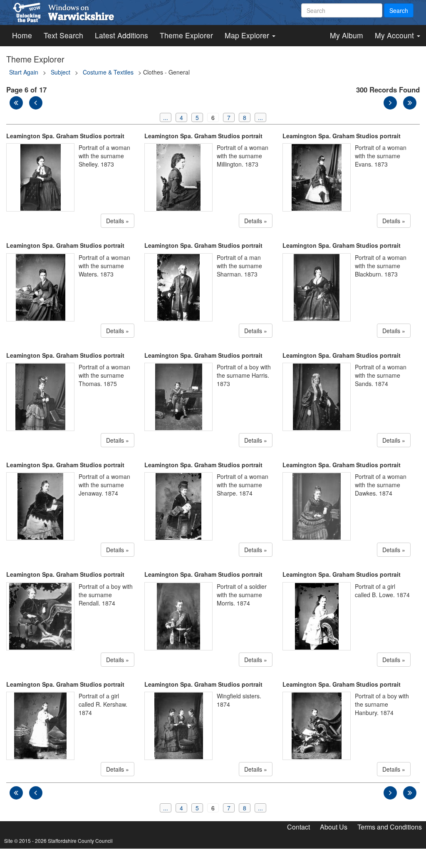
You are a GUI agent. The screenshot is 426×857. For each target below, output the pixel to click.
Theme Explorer (186, 35)
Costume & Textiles (108, 72)
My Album (346, 35)
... (165, 117)
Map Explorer (248, 35)
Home (22, 35)
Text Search (63, 35)
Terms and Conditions (389, 827)
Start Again (23, 72)
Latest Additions (121, 35)
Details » (117, 221)
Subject (60, 72)
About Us (333, 827)
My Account (395, 35)
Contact (298, 827)
